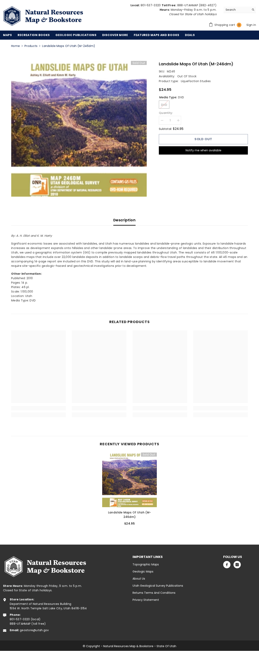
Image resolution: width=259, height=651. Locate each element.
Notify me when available (203, 150)
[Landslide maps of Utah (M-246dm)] (129, 480)
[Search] (240, 10)
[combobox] (237, 10)
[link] (38, 408)
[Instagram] (237, 564)
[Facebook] (226, 564)
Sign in (251, 25)
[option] (79, 129)
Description (124, 220)
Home (15, 46)
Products (30, 46)
